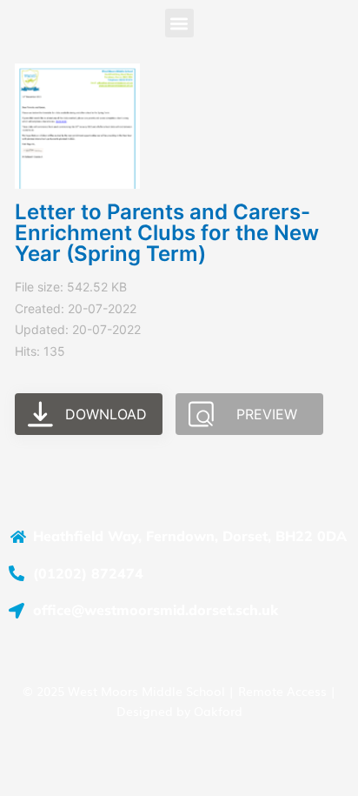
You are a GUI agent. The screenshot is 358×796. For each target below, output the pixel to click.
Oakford (218, 710)
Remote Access (282, 690)
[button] (179, 23)
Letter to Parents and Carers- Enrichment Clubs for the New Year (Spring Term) (167, 232)
